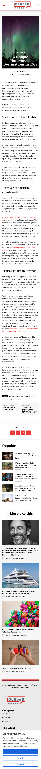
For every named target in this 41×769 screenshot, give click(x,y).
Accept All (20, 752)
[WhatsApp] (28, 433)
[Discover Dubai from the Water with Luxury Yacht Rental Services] (20, 575)
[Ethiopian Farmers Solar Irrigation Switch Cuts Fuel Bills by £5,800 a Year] (7, 488)
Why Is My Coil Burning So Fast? (17, 668)
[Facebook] (12, 433)
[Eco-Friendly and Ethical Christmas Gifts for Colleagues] (20, 614)
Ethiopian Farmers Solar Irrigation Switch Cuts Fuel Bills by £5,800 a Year (25, 488)
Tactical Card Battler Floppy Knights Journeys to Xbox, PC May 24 (29, 410)
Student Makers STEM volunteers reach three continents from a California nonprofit (26, 477)
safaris (18, 399)
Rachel (8, 558)
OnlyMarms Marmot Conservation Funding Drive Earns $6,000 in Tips (26, 498)
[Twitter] (18, 433)
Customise (20, 758)
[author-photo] (3, 558)
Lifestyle (20, 52)
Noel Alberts (22, 72)
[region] (20, 749)
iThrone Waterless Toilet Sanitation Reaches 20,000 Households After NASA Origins (25, 466)
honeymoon (30, 396)
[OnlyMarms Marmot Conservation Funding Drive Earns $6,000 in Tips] (7, 498)
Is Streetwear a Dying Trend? (9, 408)
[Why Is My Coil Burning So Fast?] (20, 652)
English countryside (16, 396)
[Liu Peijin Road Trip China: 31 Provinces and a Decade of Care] (7, 456)
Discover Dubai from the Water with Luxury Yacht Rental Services (18, 592)
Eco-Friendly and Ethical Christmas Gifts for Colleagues (18, 631)
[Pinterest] (23, 433)
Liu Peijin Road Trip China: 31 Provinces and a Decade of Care (26, 455)
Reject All (20, 764)
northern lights (8, 399)
